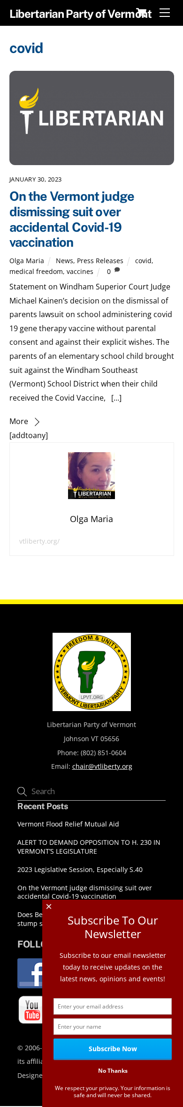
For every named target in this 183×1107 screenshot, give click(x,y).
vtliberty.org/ (39, 541)
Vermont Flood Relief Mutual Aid (68, 824)
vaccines (80, 271)
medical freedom (36, 271)
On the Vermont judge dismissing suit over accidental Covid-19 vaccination (72, 219)
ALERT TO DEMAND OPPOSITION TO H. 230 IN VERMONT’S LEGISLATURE (88, 847)
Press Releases (100, 260)
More (18, 421)
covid (143, 260)
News (64, 260)
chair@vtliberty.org (102, 766)
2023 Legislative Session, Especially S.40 (80, 869)
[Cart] (141, 12)
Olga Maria (26, 260)
